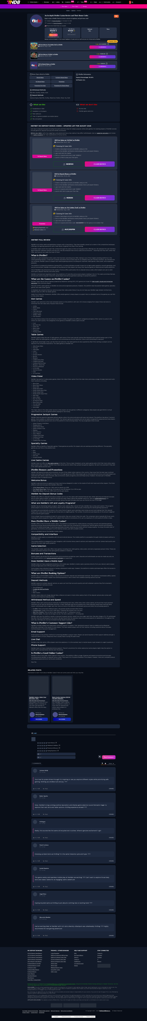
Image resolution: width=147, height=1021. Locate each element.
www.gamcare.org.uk (78, 963)
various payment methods (55, 558)
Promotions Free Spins (40, 85)
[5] (46, 743)
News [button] (95, 2)
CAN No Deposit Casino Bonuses (35, 957)
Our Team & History (78, 955)
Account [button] (118, 2)
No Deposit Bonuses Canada (34, 965)
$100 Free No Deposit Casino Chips (58, 957)
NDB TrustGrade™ (71, 34)
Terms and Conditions (66, 1010)
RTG (90, 31)
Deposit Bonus (40, 77)
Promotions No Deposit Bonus (61, 85)
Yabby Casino (54, 971)
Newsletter (99, 955)
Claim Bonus (100, 164)
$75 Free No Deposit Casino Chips (58, 959)
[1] (38, 743)
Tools (84, 2)
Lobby (58, 2)
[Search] (132, 2)
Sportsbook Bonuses (32, 975)
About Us (76, 957)
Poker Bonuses (31, 977)
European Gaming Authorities (30, 1010)
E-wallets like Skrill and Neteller (41, 589)
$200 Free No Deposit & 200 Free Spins (59, 955)
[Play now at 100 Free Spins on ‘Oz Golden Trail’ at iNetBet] (34, 46)
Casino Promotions (55, 953)
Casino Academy (38, 135)
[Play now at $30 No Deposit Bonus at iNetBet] (34, 65)
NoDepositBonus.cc (52, 983)
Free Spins (64, 6)
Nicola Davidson (56, 20)
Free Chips (75, 6)
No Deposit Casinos (32, 967)
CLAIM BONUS (102, 47)
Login (35, 733)
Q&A (75, 953)
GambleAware (77, 961)
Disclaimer (41, 1012)
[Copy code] (64, 164)
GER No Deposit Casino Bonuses (35, 959)
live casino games (53, 463)
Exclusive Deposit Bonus (62, 77)
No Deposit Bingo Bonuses (33, 969)
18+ (116, 16)
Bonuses (46, 2)
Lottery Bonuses (31, 973)
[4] (44, 743)
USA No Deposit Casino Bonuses (35, 953)
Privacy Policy (26, 1012)
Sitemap (76, 965)
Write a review (53, 35)
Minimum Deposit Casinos (57, 967)
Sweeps (85, 6)
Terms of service (55, 1010)
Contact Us (76, 959)
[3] (42, 743)
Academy (69, 2)
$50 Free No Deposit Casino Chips (58, 961)
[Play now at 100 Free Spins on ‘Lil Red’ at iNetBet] (34, 56)
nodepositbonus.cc (100, 498)
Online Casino (33, 2)
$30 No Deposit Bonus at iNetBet (46, 64)
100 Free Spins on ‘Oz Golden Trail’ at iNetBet (50, 44)
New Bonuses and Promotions (37, 700)
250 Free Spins (54, 963)
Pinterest (99, 961)
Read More (39, 719)
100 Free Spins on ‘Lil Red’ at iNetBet (48, 54)
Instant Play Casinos (55, 969)
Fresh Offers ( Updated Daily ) (34, 980)
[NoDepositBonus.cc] (13, 2)
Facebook (99, 957)
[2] (40, 743)
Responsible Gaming (44, 1010)
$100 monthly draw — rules (53, 36)
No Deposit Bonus (40, 81)
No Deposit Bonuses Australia (34, 963)
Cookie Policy (34, 1012)
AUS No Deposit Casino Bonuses (35, 955)
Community (107, 2)
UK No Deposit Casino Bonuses (34, 961)
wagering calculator (103, 133)
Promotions (61, 81)
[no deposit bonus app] (104, 968)
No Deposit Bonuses (32, 971)
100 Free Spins (54, 965)
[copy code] (108, 44)
